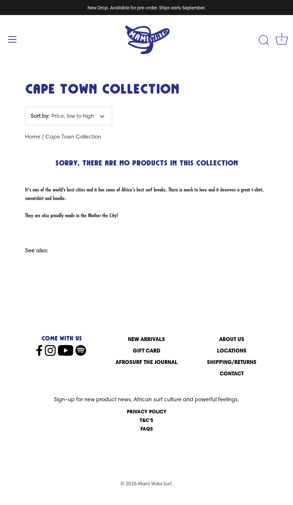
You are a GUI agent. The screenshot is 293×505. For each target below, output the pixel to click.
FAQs (146, 429)
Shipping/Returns (232, 362)
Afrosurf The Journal (146, 362)
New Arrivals (146, 339)
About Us (231, 339)
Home (32, 136)
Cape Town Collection (73, 136)
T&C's (146, 420)
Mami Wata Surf (155, 483)
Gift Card (146, 350)
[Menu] (12, 39)
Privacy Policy (147, 411)
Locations (232, 350)
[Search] (264, 40)
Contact (232, 373)
